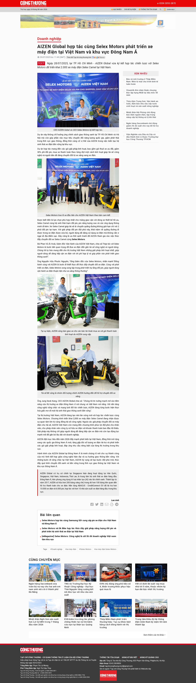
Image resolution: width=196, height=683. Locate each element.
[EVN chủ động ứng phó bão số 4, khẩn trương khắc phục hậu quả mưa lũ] (116, 573)
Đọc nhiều (117, 9)
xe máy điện (71, 549)
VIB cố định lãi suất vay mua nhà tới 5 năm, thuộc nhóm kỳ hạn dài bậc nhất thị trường (150, 586)
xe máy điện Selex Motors (106, 549)
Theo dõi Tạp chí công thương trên (79, 57)
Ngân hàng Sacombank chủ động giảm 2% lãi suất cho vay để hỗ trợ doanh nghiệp (142, 125)
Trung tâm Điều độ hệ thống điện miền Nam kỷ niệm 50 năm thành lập (151, 622)
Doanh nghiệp (49, 39)
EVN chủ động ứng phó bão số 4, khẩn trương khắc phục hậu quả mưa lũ (115, 586)
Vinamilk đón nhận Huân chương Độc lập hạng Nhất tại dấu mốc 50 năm (142, 92)
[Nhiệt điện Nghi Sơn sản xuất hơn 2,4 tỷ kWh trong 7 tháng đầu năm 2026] (45, 609)
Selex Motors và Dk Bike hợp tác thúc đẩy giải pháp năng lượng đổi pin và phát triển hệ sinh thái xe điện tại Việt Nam (79, 530)
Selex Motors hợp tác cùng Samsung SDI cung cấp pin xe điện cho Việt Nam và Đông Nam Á (79, 522)
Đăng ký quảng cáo (149, 657)
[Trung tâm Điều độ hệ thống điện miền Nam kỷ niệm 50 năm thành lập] (151, 609)
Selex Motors (85, 549)
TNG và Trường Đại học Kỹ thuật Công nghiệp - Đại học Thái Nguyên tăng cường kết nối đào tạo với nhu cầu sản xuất (79, 589)
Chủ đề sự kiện (130, 9)
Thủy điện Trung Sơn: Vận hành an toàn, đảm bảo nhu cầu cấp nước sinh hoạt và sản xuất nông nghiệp (142, 103)
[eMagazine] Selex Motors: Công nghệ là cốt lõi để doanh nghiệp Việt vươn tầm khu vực (79, 538)
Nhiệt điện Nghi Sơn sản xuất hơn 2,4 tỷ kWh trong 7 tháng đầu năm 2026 (44, 622)
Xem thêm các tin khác (153, 635)
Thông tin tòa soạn (148, 9)
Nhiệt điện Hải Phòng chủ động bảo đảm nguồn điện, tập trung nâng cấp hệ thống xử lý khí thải (141, 114)
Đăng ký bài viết (129, 657)
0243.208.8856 (115, 663)
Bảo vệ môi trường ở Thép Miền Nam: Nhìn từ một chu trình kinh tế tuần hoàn (142, 81)
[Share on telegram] (117, 504)
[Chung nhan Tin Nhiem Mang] (108, 675)
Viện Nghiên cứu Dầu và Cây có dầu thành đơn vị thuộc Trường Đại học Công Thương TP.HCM (142, 136)
